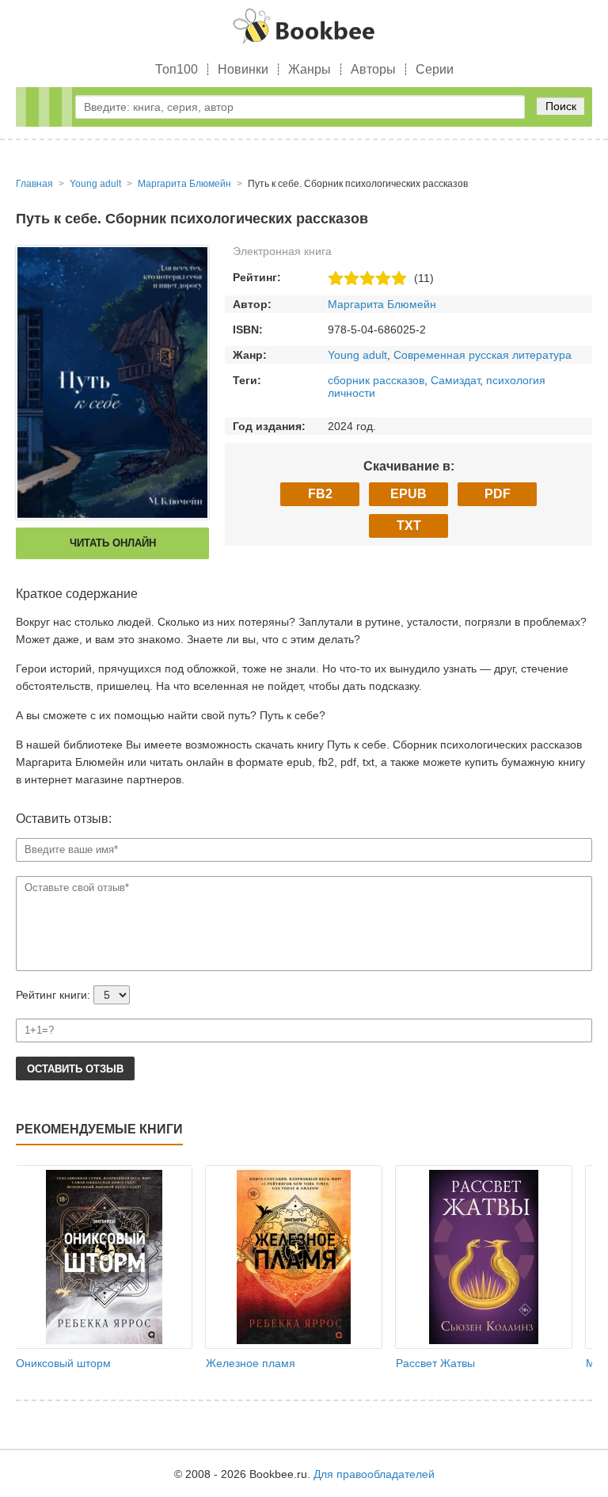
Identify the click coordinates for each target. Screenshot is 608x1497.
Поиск (560, 106)
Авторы (373, 69)
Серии (435, 69)
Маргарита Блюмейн (382, 304)
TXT (409, 525)
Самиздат (455, 380)
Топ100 (176, 69)
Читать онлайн (113, 543)
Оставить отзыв (75, 1069)
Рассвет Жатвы (435, 1363)
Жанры (309, 69)
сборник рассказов (376, 380)
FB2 (320, 494)
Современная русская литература (482, 355)
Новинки (243, 69)
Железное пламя (250, 1363)
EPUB (408, 494)
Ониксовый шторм (63, 1363)
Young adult (357, 355)
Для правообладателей (374, 1474)
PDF (497, 494)
